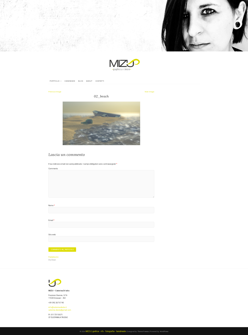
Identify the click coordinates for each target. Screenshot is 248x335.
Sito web (52, 235)
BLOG (80, 81)
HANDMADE (70, 81)
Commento (53, 169)
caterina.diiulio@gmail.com (59, 310)
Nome (51, 205)
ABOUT (89, 81)
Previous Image (54, 92)
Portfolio (55, 81)
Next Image (149, 92)
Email (51, 220)
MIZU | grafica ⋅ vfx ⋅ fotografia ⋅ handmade (106, 331)
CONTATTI (99, 81)
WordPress (164, 331)
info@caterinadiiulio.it (57, 307)
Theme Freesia (143, 331)
